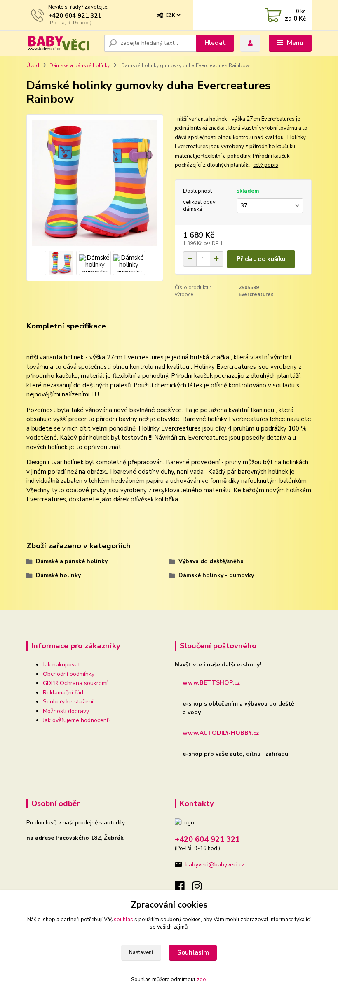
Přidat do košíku (261, 259)
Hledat (215, 43)
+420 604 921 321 (74, 16)
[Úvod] (62, 43)
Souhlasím (193, 952)
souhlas (123, 919)
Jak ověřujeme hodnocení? (76, 720)
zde (201, 979)
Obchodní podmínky (68, 674)
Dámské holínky (58, 575)
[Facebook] (183, 888)
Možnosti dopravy (66, 711)
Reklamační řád (63, 692)
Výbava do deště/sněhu (211, 561)
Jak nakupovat (61, 664)
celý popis (265, 165)
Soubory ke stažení (68, 702)
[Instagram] (200, 888)
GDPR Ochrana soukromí (75, 683)
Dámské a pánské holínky (79, 65)
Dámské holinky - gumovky (216, 575)
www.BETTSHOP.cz (211, 683)
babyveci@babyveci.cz (214, 865)
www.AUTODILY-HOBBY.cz (221, 733)
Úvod (32, 65)
